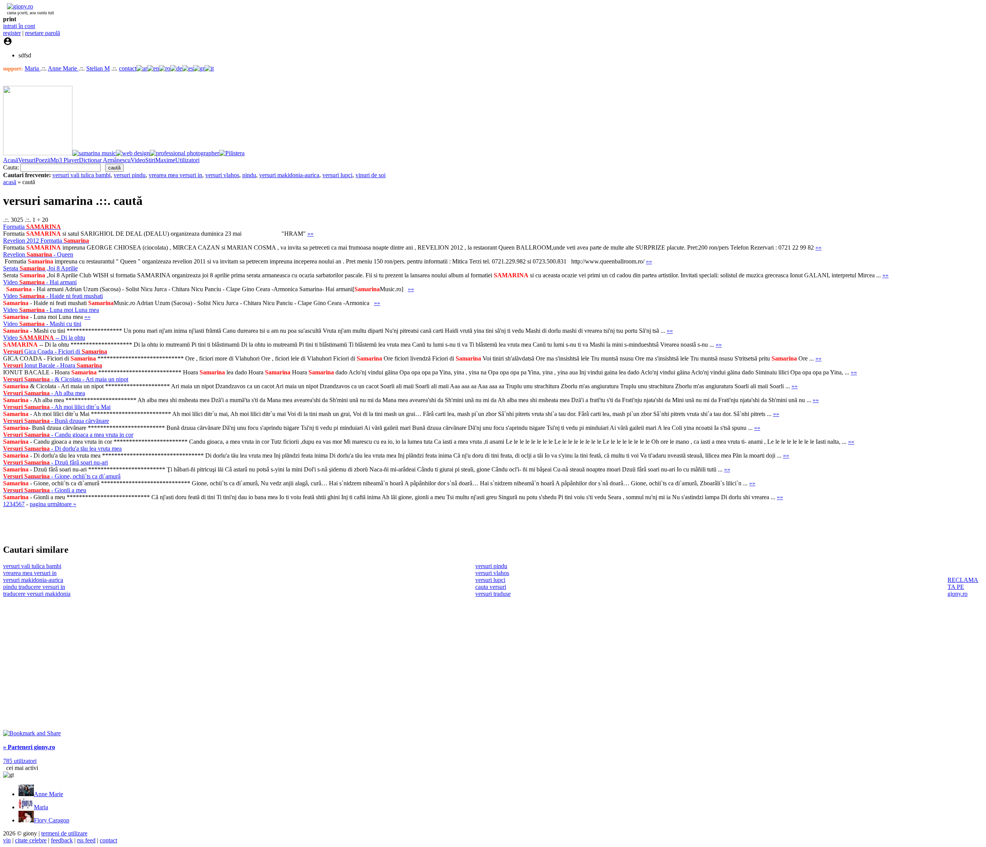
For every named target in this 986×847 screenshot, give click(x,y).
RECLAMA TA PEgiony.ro (962, 587)
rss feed (86, 840)
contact (127, 68)
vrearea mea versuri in (175, 175)
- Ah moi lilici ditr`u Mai (57, 407)
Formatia (32, 226)
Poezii (42, 160)
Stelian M (98, 68)
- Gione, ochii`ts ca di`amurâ (62, 476)
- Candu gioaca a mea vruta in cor (68, 434)
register (12, 33)
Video (138, 160)
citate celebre (31, 840)
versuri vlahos (222, 175)
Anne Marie (63, 68)
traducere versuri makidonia (36, 593)
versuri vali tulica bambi (81, 175)
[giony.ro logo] (18, 6)
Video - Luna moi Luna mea (51, 310)
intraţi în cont (19, 26)
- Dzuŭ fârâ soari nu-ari (55, 462)
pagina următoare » (53, 504)
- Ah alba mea (44, 393)
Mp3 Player (64, 160)
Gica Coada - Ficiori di (55, 351)
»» (310, 233)
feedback (62, 840)
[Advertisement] (93, 525)
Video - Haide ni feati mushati (53, 296)
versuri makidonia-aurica (289, 175)
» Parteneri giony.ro (29, 747)
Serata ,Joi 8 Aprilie (40, 268)
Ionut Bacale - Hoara (52, 365)
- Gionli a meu (44, 490)
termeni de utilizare (64, 833)
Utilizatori (187, 160)
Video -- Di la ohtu (44, 337)
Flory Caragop (51, 820)
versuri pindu (130, 175)
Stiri (150, 160)
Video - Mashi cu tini (42, 323)
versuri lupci (337, 175)
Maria (32, 68)
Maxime (165, 160)
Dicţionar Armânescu (105, 160)
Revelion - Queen (38, 254)
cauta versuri (490, 587)
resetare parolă (42, 33)
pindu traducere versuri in (34, 587)
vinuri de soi (370, 175)
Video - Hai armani (40, 282)
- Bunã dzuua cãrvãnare (56, 421)
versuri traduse (493, 593)
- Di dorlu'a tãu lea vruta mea (62, 448)
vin (7, 840)
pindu (249, 175)
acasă (9, 182)
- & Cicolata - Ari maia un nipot (65, 379)
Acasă (10, 160)
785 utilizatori (20, 761)
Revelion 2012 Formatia (46, 240)
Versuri (26, 160)
